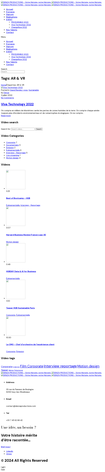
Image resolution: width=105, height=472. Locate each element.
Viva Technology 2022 (21, 24)
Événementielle (13, 150)
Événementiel (18, 370)
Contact (10, 32)
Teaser (4, 370)
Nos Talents (11, 30)
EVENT (9, 19)
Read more (6, 115)
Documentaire (12, 145)
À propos (10, 12)
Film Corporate (31, 366)
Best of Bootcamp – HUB (18, 198)
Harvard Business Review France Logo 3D (26, 235)
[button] (52, 37)
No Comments (7, 98)
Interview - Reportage (16, 153)
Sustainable (34, 90)
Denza (6, 92)
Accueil (9, 9)
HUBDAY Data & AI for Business (21, 271)
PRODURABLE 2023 (19, 22)
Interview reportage (60, 366)
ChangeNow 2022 (19, 27)
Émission (10, 147)
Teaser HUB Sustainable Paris (20, 308)
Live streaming (12, 155)
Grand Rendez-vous (19, 90)
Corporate (10, 142)
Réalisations (11, 17)
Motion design (12, 158)
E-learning (16, 367)
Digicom (10, 14)
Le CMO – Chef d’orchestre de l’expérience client (30, 344)
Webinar (11, 370)
